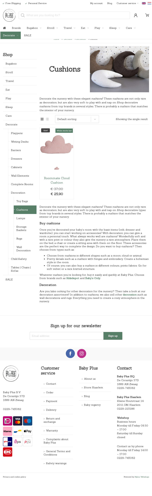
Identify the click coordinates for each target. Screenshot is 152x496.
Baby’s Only (92, 278)
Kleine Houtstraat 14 (130, 401)
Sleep (113, 28)
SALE (27, 35)
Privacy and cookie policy (14, 476)
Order (49, 392)
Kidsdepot (72, 278)
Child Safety (19, 259)
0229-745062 (12, 409)
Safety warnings (56, 463)
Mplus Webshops (142, 476)
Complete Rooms (22, 184)
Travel (68, 28)
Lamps (20, 218)
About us (90, 378)
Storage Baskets (21, 228)
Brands (16, 28)
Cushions (22, 209)
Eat (83, 28)
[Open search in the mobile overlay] (74, 15)
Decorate (9, 35)
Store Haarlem (93, 387)
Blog (109, 3)
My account (96, 3)
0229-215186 (126, 408)
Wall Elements (20, 175)
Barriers (16, 150)
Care (129, 28)
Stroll (51, 28)
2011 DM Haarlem (129, 404)
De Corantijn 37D (128, 380)
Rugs (19, 238)
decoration (130, 294)
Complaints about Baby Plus (56, 441)
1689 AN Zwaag (127, 384)
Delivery (51, 409)
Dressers (16, 158)
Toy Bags (22, 201)
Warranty (52, 430)
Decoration (18, 192)
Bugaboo (33, 28)
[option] (56, 168)
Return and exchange (52, 420)
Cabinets (16, 167)
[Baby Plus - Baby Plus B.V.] (9, 15)
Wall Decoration (23, 248)
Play (98, 28)
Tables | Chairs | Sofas (21, 269)
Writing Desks (20, 141)
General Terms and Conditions (57, 453)
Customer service (126, 3)
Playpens (17, 133)
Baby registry (92, 404)
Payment (51, 401)
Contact (51, 383)
